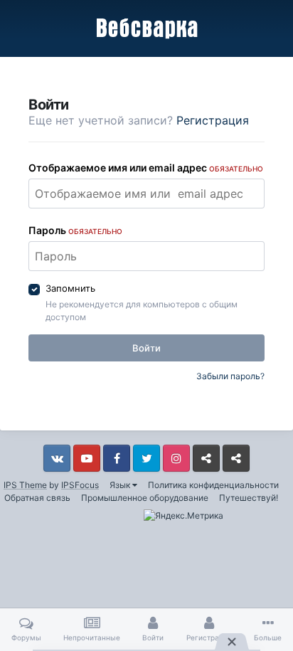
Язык (121, 485)
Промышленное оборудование (144, 497)
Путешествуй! (248, 497)
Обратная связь (37, 497)
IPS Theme (25, 485)
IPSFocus (80, 485)
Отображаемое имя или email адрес (145, 168)
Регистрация (212, 120)
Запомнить (70, 288)
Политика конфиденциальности (213, 485)
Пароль (75, 230)
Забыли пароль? (230, 376)
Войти (146, 348)
